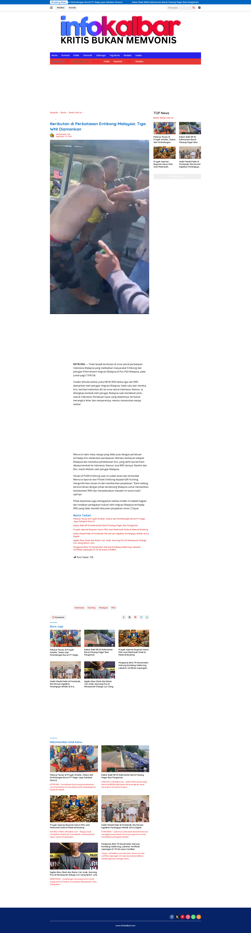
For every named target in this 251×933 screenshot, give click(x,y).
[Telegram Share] (141, 617)
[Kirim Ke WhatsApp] (147, 617)
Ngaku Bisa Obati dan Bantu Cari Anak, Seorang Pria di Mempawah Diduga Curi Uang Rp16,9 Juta (109, 541)
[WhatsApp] (193, 917)
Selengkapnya (176, 176)
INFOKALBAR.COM (63, 134)
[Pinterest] (182, 917)
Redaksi (60, 7)
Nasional (118, 61)
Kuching (91, 607)
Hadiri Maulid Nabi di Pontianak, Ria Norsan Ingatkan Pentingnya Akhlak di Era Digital (111, 534)
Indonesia (79, 607)
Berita (55, 55)
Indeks (139, 55)
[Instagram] (188, 917)
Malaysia (103, 607)
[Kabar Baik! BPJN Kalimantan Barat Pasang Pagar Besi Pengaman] (99, 638)
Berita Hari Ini (58, 61)
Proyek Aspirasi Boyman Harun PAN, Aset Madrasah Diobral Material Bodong (110, 529)
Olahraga (100, 55)
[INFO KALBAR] (118, 31)
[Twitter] (177, 917)
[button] (194, 7)
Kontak (72, 7)
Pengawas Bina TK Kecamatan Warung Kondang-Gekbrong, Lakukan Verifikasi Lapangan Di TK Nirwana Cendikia (107, 548)
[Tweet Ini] (129, 617)
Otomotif (87, 55)
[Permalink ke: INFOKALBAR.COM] (52, 135)
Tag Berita (115, 55)
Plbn (113, 607)
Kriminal (65, 55)
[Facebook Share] (124, 617)
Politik (76, 55)
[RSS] (198, 917)
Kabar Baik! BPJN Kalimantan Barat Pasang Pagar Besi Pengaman (125, 2)
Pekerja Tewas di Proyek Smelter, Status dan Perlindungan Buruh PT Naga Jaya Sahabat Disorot (109, 520)
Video (129, 61)
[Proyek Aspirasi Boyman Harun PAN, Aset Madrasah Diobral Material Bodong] (134, 638)
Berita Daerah (80, 61)
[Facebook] (172, 917)
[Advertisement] (125, 87)
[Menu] (52, 7)
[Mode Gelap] (199, 7)
